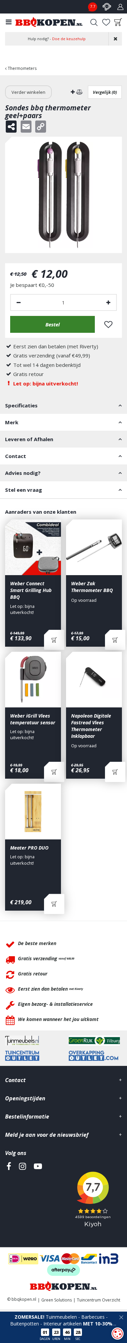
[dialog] (117, 1333)
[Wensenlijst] (106, 22)
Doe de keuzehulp (69, 38)
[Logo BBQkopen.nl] (49, 22)
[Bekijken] (118, 22)
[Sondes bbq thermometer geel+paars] (63, 195)
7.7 (92, 6)
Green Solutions (56, 1300)
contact (107, 7)
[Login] (120, 7)
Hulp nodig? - (57, 38)
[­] (9, 1197)
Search (93, 22)
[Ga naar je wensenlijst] (106, 22)
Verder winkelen (28, 92)
